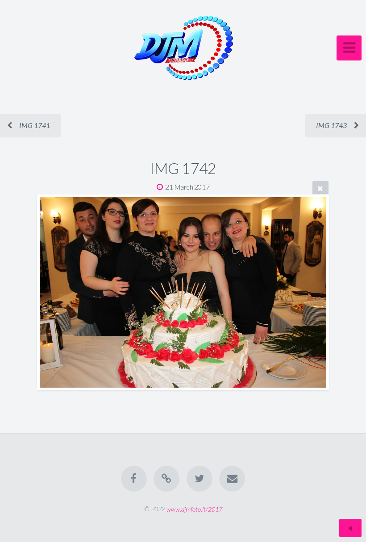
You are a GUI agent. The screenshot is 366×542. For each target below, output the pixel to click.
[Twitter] (199, 479)
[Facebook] (134, 479)
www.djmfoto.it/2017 (194, 509)
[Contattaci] (232, 479)
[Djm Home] (166, 479)
